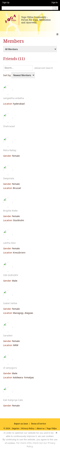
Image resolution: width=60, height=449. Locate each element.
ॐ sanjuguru (10, 367)
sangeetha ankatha (13, 98)
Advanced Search (43, 67)
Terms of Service (38, 423)
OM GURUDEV (10, 275)
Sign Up (5, 2)
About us (40, 428)
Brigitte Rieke (10, 210)
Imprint (15, 428)
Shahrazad (9, 126)
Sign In (55, 2)
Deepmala (8, 178)
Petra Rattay (9, 150)
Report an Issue (21, 423)
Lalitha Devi (9, 242)
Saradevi (7, 335)
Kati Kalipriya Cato (13, 399)
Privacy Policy (27, 428)
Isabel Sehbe (10, 303)
